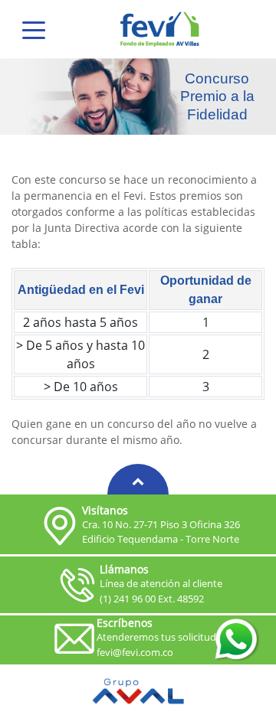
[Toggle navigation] (33, 29)
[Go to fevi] (160, 29)
